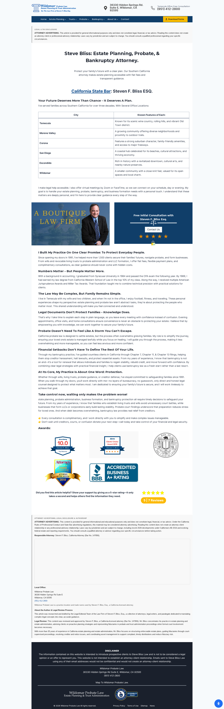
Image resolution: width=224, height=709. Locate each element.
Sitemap (144, 706)
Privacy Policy (119, 706)
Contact (125, 19)
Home (44, 19)
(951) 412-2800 (40, 601)
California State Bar (91, 91)
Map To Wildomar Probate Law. (112, 682)
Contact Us (153, 229)
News (152, 706)
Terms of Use (132, 706)
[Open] (218, 703)
